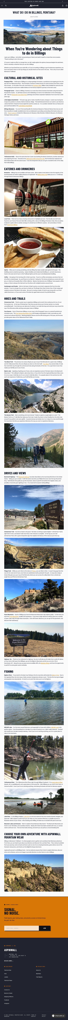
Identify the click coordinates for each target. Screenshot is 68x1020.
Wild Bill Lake (54, 727)
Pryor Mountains (13, 616)
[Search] (6, 6)
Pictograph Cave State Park (19, 94)
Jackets (6, 977)
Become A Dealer (8, 993)
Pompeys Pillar (37, 85)
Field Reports (39, 977)
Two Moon (46, 364)
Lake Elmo (26, 816)
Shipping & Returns (8, 996)
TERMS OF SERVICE (33, 1015)
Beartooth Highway (24, 477)
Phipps (34, 571)
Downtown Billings (12, 224)
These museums (12, 113)
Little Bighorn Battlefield (25, 106)
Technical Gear (7, 970)
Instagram (6, 1003)
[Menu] (2, 6)
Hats (5, 973)
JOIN (44, 928)
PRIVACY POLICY (44, 1015)
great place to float (57, 782)
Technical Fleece (8, 980)
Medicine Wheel (45, 663)
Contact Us (7, 989)
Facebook (6, 1000)
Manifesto (38, 973)
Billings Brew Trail (42, 174)
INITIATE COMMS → (8, 960)
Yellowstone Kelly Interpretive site (35, 158)
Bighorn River (55, 675)
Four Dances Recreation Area (24, 313)
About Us (38, 970)
